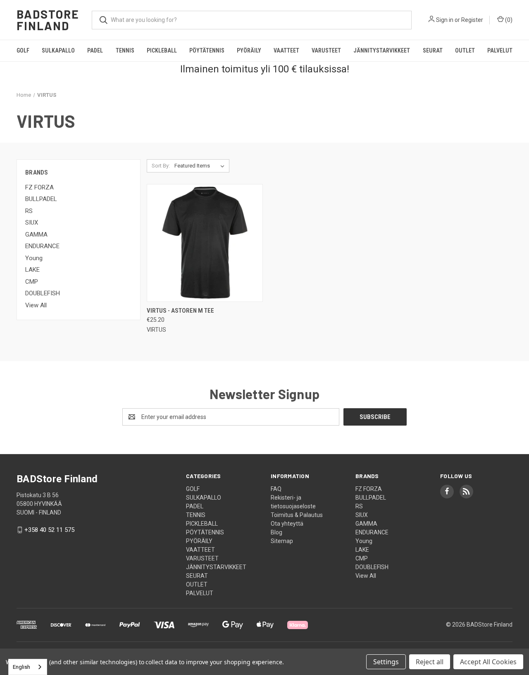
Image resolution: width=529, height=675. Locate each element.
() (508, 20)
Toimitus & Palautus (297, 515)
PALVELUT (499, 50)
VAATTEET (286, 50)
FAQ (276, 489)
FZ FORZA (39, 187)
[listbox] (201, 166)
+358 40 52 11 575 (49, 530)
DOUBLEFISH (42, 293)
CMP (31, 281)
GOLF (23, 50)
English (21, 667)
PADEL (95, 50)
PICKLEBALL (162, 50)
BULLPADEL (41, 199)
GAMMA (36, 234)
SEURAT (433, 50)
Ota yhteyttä (287, 523)
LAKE (32, 269)
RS (29, 211)
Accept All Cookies (488, 661)
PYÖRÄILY (249, 50)
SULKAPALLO (58, 50)
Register (472, 20)
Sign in (444, 20)
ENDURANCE (42, 246)
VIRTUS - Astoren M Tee (180, 310)
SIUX (31, 222)
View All (36, 305)
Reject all (429, 661)
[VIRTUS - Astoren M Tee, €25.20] (204, 243)
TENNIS (125, 50)
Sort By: (161, 166)
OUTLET (465, 50)
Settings (386, 661)
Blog (276, 532)
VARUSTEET (326, 50)
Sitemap (282, 541)
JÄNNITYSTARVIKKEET (381, 50)
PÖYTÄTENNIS (206, 50)
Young (34, 258)
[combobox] (27, 667)
